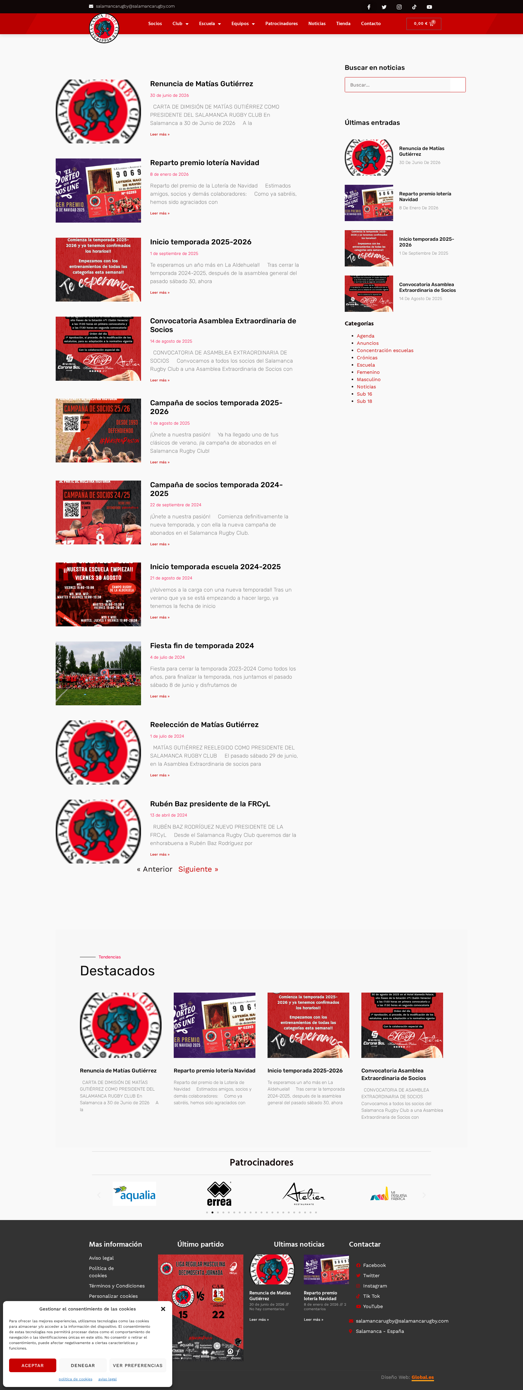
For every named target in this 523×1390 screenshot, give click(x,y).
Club (178, 24)
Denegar (83, 1365)
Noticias (317, 24)
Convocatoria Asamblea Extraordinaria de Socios (427, 287)
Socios (155, 24)
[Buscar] (457, 84)
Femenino (368, 372)
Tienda (343, 24)
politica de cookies (75, 1379)
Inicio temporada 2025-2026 (201, 242)
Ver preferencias (138, 1365)
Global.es (423, 1377)
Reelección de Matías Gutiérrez (204, 724)
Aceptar (32, 1365)
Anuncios (368, 343)
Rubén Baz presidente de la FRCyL (210, 804)
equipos (240, 24)
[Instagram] (399, 7)
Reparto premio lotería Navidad (204, 162)
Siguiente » (198, 869)
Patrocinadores (281, 24)
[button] (163, 1309)
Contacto (371, 24)
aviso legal (107, 1379)
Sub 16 (364, 394)
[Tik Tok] (414, 7)
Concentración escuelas (385, 350)
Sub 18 (364, 401)
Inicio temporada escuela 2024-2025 (215, 567)
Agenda (365, 336)
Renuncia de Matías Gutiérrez (201, 84)
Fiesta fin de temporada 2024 (202, 645)
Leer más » (159, 134)
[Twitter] (384, 7)
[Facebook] (368, 7)
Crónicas (367, 358)
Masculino (369, 379)
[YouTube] (429, 7)
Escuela (207, 24)
